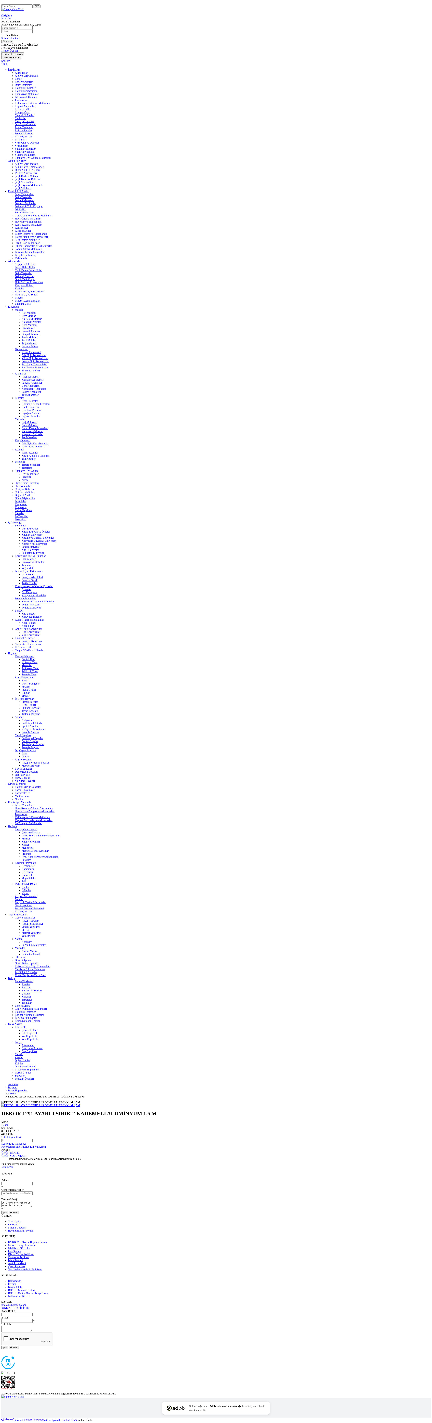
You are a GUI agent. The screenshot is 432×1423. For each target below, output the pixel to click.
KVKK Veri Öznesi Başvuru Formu (27, 1242)
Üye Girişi (13, 1224)
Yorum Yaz (7, 1167)
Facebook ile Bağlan (13, 54)
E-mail (4, 1317)
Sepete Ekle (7, 1143)
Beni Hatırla (11, 35)
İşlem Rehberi (15, 1260)
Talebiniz (6, 1324)
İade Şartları (14, 1251)
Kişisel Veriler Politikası (21, 1254)
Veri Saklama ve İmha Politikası (25, 1269)
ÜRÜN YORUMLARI (13, 1155)
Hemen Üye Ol (9, 50)
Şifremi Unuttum (10, 38)
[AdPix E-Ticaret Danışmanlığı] (176, 1408)
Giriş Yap (7, 41)
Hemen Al (20, 1143)
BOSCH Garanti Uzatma (21, 1290)
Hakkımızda (14, 1280)
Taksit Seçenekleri (11, 1137)
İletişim (12, 1284)
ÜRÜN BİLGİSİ (10, 1152)
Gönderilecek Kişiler (12, 1189)
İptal (5, 1212)
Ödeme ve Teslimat (18, 1257)
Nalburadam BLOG (19, 1296)
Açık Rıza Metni (17, 1263)
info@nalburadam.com (13, 1304)
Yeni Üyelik (14, 1221)
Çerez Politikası (16, 1266)
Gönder (13, 1212)
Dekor (4, 1124)
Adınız (5, 1180)
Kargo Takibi (15, 1287)
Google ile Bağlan (11, 57)
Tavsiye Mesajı (9, 1199)
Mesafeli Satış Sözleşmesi (21, 1245)
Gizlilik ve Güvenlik (19, 1248)
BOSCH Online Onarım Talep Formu (28, 1293)
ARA (37, 6)
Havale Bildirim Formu (20, 1230)
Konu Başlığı (8, 1311)
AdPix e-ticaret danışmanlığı (225, 1406)
